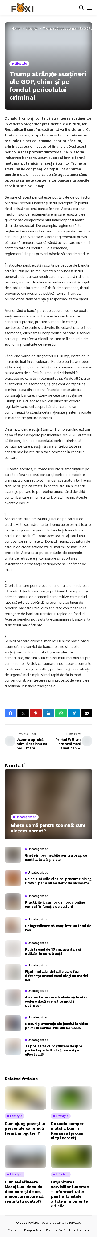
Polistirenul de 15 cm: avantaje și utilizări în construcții (53, 951)
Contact (14, 1230)
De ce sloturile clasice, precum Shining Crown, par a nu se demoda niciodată (58, 881)
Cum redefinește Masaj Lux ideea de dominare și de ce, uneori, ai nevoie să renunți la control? (24, 1192)
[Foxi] (22, 8)
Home (16, 28)
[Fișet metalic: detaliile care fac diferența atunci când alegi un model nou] (13, 972)
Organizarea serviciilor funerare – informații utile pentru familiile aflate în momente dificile (70, 1194)
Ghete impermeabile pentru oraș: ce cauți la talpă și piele (56, 857)
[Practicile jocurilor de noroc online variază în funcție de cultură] (13, 901)
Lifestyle (32, 28)
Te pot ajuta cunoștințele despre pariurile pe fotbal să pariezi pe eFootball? (53, 1050)
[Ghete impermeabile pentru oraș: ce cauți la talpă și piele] (13, 855)
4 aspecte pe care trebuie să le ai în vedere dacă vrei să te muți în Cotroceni (56, 1001)
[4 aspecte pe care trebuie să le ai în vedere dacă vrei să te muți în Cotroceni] (13, 997)
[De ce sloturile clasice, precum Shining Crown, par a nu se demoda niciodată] (13, 878)
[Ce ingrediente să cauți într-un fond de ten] (13, 925)
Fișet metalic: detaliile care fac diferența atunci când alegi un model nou (56, 976)
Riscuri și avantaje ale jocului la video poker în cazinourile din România (56, 1026)
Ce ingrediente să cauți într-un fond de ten (58, 928)
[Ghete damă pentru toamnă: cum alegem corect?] (48, 804)
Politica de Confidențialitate (67, 1230)
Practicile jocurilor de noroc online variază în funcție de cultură (55, 904)
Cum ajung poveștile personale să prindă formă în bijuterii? (25, 1128)
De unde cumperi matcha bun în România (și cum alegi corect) (68, 1130)
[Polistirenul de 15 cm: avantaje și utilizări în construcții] (13, 948)
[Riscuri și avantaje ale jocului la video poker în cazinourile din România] (13, 1023)
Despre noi (32, 1230)
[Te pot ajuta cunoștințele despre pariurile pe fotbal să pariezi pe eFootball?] (13, 1046)
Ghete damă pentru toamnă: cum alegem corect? (48, 828)
